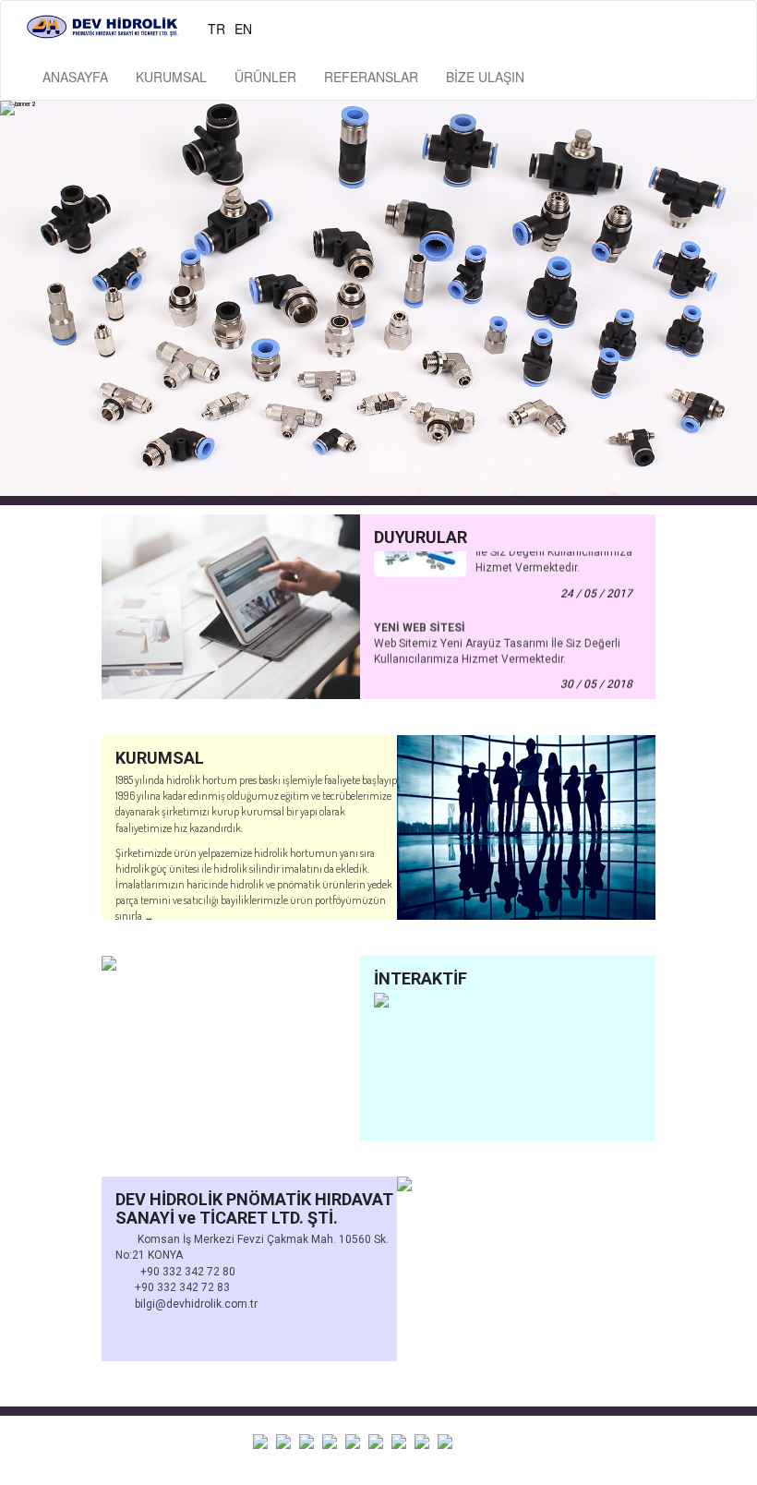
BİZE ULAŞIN (485, 76)
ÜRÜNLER (265, 76)
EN (243, 28)
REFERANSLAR (371, 76)
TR (216, 28)
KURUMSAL (171, 76)
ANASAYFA (75, 76)
